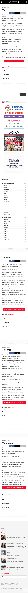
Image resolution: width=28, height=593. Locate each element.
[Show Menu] (1, 2)
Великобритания (8, 221)
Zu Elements (5, 74)
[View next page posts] (15, 83)
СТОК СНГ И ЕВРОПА (7, 217)
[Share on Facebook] (11, 13)
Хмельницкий (7, 214)
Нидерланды (7, 239)
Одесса (5, 199)
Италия (5, 229)
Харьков (6, 212)
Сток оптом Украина (8, 183)
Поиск (3, 92)
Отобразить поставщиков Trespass (14, 402)
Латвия (5, 235)
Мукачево (6, 197)
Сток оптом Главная (5, 583)
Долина (5, 187)
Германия (6, 225)
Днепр (5, 185)
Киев (5, 233)
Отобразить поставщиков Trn (14, 61)
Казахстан (6, 231)
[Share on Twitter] (17, 13)
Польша (6, 203)
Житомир (6, 191)
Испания (6, 227)
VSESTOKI (14, 2)
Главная (4, 7)
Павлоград (6, 201)
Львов (5, 195)
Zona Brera (5, 78)
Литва (5, 237)
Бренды (8, 7)
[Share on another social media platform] (23, 13)
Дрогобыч (6, 189)
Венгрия (6, 223)
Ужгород (6, 210)
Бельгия (6, 219)
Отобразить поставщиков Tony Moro (14, 488)
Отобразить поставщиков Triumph (14, 309)
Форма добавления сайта (7, 530)
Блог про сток (4, 527)
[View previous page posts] (13, 83)
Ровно (5, 205)
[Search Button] (26, 2)
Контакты (15, 584)
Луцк (5, 193)
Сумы (5, 207)
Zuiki (3, 70)
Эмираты (6, 241)
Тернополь (6, 209)
